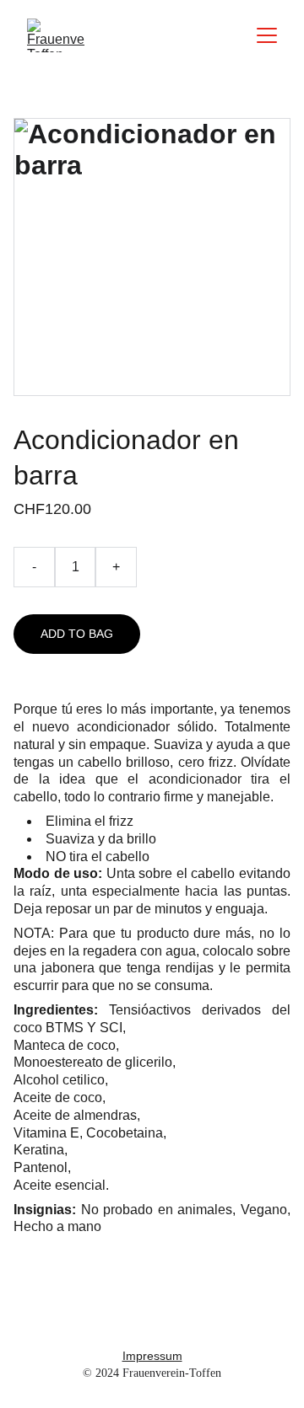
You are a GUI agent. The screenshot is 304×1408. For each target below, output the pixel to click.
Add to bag (77, 633)
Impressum (152, 1355)
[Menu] (267, 35)
